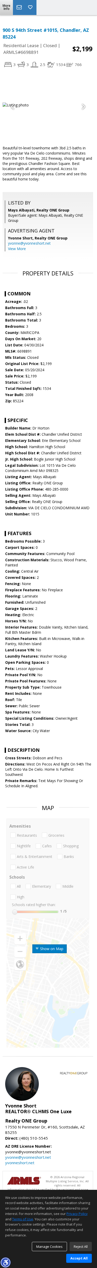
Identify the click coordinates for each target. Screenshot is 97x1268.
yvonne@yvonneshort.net (29, 243)
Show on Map (51, 948)
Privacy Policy (77, 1213)
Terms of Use (22, 1219)
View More (17, 248)
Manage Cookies (49, 1246)
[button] (5, 1262)
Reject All (81, 1246)
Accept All (79, 1258)
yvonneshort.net (19, 1162)
